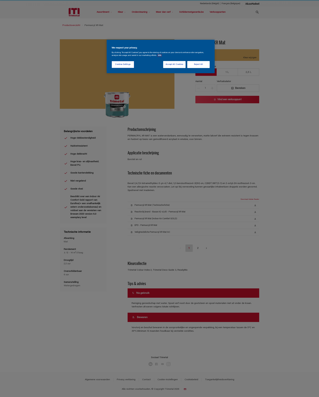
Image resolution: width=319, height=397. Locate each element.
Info (159, 55)
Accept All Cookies (174, 64)
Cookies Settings (123, 64)
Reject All (198, 64)
